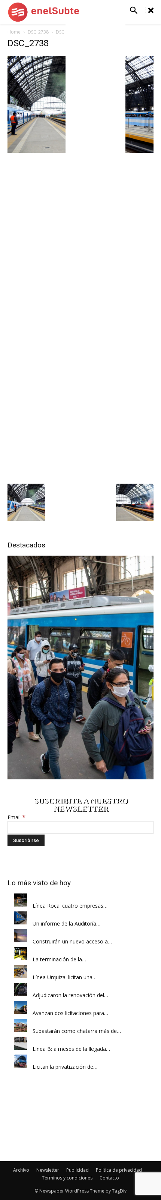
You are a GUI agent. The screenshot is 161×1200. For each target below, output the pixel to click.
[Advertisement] (80, 398)
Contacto (109, 1178)
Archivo (21, 1170)
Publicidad (77, 1170)
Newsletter (47, 1170)
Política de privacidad (119, 1170)
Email (16, 817)
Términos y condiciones (67, 1178)
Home (14, 32)
